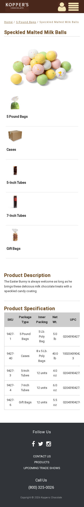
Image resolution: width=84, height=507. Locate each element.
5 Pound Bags (26, 22)
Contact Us (42, 456)
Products (41, 462)
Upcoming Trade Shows (42, 468)
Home (8, 22)
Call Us (41, 480)
